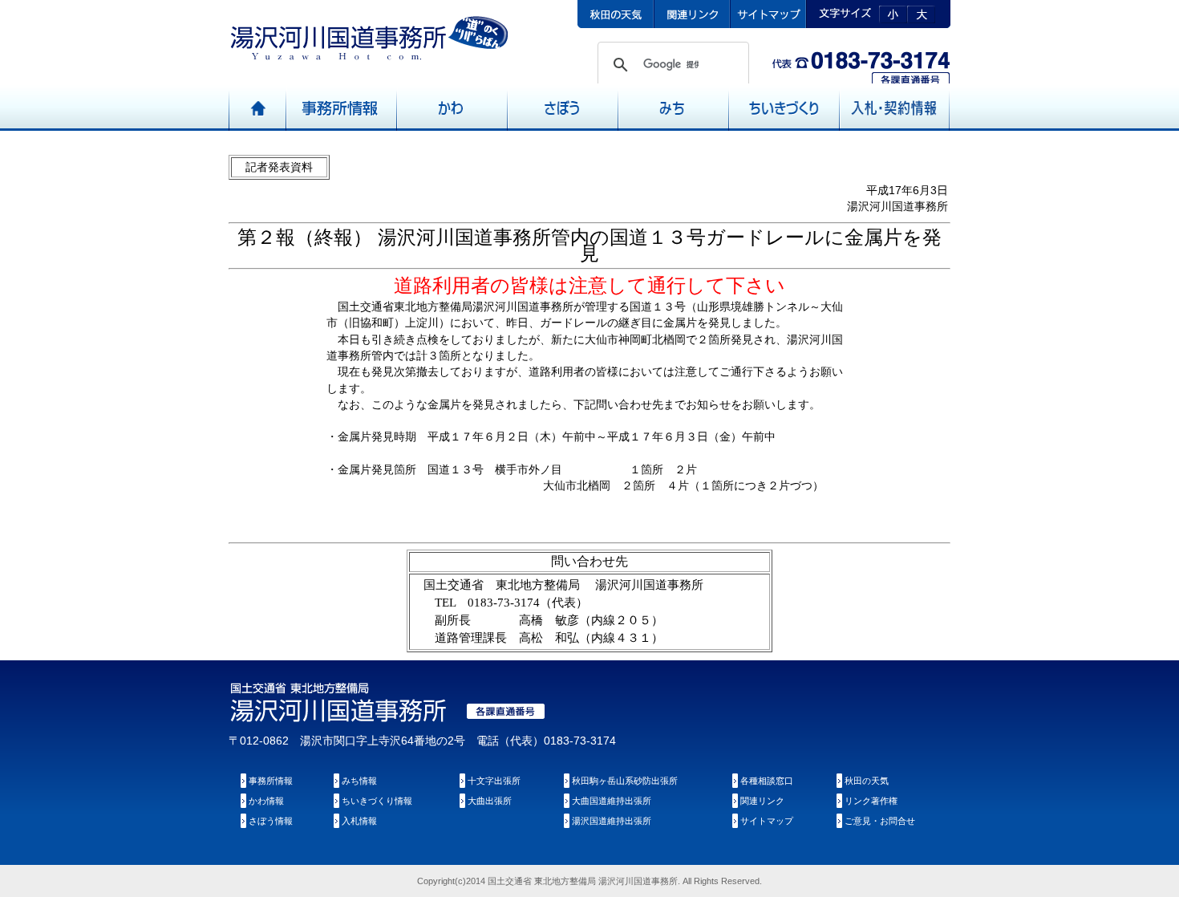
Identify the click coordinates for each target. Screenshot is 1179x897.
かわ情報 (266, 801)
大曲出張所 (490, 801)
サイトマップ (766, 821)
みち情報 (359, 780)
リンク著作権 (871, 801)
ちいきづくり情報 (377, 801)
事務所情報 (271, 780)
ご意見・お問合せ (880, 821)
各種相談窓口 (766, 780)
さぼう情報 (271, 821)
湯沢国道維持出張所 (611, 821)
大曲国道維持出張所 (611, 801)
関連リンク (762, 801)
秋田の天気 (867, 780)
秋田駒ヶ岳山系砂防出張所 (625, 780)
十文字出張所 (494, 780)
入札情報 (359, 821)
